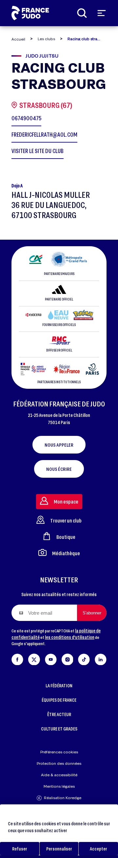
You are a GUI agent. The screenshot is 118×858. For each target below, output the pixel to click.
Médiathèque (66, 553)
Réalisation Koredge (62, 798)
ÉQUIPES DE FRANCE (59, 700)
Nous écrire (59, 469)
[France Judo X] (34, 658)
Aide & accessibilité (59, 775)
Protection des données (59, 763)
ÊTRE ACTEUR (59, 714)
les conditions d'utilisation (69, 637)
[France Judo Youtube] (51, 658)
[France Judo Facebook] (17, 658)
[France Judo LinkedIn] (101, 658)
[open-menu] (102, 13)
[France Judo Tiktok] (84, 658)
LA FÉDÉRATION (59, 685)
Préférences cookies (59, 752)
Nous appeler (59, 445)
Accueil (18, 39)
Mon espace (66, 501)
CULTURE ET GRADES (59, 728)
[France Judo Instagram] (67, 658)
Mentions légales (59, 786)
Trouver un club (66, 520)
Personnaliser (59, 848)
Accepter (98, 848)
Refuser (19, 848)
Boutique (65, 537)
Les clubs (46, 39)
